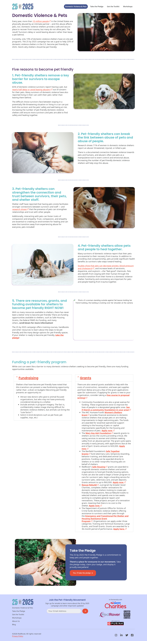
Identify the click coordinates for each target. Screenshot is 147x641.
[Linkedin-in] (121, 635)
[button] (43, 377)
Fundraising (28, 378)
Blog (14, 624)
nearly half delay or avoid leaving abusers (31, 89)
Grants (85, 378)
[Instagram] (116, 635)
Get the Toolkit (113, 6)
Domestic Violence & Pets (76, 6)
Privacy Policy (17, 636)
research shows (19, 209)
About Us (16, 621)
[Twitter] (126, 635)
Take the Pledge (96, 6)
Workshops (127, 6)
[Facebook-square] (132, 635)
